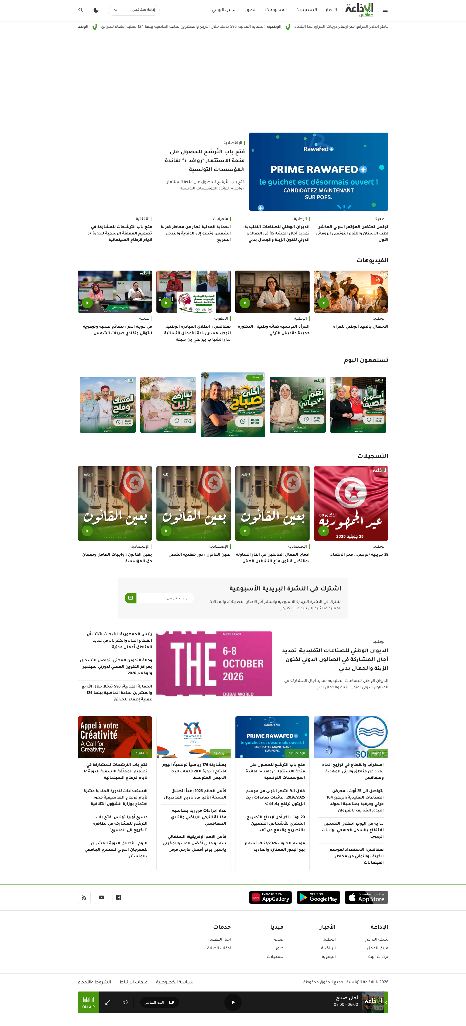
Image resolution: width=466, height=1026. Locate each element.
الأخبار (331, 10)
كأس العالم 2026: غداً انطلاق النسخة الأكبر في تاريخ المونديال (195, 794)
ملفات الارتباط (133, 982)
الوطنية (300, 219)
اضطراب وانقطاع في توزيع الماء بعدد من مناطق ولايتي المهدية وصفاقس (353, 771)
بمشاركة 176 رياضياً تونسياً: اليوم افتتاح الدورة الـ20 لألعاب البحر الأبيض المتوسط (194, 771)
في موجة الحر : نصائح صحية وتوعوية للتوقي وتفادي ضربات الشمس (117, 330)
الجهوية (221, 319)
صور (279, 948)
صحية (380, 219)
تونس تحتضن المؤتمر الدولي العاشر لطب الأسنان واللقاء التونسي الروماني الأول (352, 234)
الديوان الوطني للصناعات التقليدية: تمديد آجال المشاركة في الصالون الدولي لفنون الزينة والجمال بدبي (276, 234)
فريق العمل (377, 948)
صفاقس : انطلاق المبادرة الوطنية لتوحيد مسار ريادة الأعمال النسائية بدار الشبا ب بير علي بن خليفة (197, 333)
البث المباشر (154, 1002)
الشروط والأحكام (94, 982)
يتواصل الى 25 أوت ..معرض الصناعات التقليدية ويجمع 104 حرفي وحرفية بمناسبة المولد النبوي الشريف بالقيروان (355, 801)
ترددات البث (378, 957)
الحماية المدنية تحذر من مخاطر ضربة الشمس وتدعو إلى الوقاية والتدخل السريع (196, 234)
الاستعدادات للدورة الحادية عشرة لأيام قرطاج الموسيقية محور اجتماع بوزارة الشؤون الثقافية (116, 798)
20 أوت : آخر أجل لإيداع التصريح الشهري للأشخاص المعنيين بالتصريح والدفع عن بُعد (276, 824)
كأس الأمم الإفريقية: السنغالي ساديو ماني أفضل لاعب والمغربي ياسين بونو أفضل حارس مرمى (194, 843)
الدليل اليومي (224, 10)
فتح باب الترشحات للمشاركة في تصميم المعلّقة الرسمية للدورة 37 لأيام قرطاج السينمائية (119, 234)
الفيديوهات (276, 10)
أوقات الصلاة (219, 948)
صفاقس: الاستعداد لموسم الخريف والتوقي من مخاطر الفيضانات (357, 856)
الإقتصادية (233, 143)
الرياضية (220, 753)
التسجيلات (306, 10)
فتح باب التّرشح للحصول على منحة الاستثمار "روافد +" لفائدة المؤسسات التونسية (205, 161)
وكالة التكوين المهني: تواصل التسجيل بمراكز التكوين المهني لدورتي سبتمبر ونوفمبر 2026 (116, 667)
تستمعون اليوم (366, 361)
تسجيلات (275, 957)
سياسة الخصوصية (174, 982)
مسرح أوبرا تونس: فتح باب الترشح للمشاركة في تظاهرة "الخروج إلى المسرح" (120, 824)
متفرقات (220, 219)
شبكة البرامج (376, 940)
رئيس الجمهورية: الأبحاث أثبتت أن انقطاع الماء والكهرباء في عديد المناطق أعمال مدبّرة (119, 641)
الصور (250, 10)
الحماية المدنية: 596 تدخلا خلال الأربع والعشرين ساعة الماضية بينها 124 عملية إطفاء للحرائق (225, 27)
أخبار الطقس (219, 940)
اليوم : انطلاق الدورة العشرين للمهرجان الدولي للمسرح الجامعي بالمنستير (116, 850)
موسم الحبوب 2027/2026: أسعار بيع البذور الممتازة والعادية (275, 847)
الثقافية (142, 219)
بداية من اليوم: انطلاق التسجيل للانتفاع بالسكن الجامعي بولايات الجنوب (353, 830)
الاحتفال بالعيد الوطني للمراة (360, 327)
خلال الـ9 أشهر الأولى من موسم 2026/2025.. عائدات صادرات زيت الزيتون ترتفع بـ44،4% (275, 798)
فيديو (278, 940)
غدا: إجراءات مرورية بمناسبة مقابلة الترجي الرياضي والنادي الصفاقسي (198, 817)
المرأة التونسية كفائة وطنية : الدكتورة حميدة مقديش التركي (274, 330)
